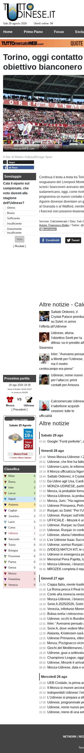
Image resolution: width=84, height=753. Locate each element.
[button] (19, 239)
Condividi (52, 240)
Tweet (75, 240)
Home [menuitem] (7, 32)
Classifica (11, 469)
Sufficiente (13, 218)
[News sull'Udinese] (29, 12)
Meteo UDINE (20, 420)
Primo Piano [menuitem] (33, 32)
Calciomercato (58, 221)
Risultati (19, 246)
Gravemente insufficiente (14, 230)
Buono (11, 213)
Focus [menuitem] (59, 32)
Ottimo (11, 207)
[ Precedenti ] (20, 409)
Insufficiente (14, 223)
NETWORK (69, 736)
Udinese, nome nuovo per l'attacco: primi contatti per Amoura (67, 380)
